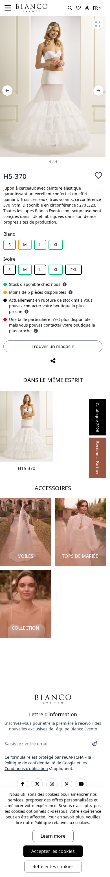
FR (95, 8)
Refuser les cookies (53, 866)
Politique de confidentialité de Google (40, 763)
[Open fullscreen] (98, 24)
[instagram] (52, 784)
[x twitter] (37, 784)
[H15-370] (26, 426)
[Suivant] (98, 90)
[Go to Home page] (31, 7)
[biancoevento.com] (86, 7)
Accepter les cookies (53, 851)
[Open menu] (7, 7)
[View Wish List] (78, 7)
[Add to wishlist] (98, 175)
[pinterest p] (66, 784)
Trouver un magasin (53, 346)
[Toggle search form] (69, 7)
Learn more (53, 836)
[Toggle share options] (53, 361)
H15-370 (26, 468)
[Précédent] (7, 90)
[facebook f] (22, 784)
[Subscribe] (94, 743)
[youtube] (81, 784)
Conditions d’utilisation (26, 768)
